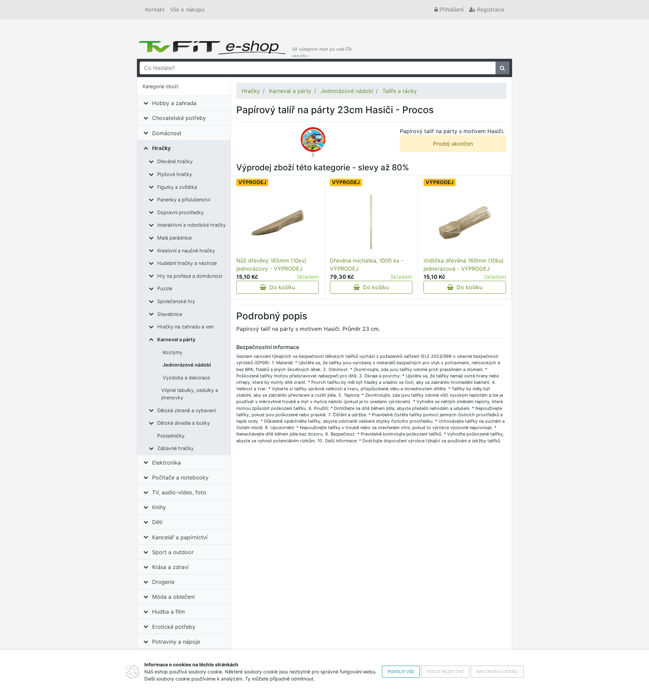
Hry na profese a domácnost (189, 276)
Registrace (489, 9)
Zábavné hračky (175, 448)
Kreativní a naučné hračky (186, 250)
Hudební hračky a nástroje (187, 263)
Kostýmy (173, 352)
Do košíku (280, 287)
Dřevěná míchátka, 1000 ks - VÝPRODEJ (366, 264)
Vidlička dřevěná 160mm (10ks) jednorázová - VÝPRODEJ (464, 264)
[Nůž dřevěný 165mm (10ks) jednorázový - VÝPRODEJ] (277, 222)
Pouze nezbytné (445, 671)
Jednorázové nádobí (187, 365)
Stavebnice (169, 314)
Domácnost (167, 133)
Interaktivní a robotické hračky (191, 225)
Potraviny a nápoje (176, 641)
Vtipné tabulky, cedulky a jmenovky (189, 393)
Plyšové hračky (174, 174)
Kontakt (155, 9)
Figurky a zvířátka (177, 187)
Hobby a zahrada (174, 103)
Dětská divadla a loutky (183, 423)
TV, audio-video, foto (179, 492)
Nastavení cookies (497, 671)
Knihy (159, 507)
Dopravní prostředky (180, 212)
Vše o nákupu (187, 9)
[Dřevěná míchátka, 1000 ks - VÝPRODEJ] (371, 222)
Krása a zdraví (170, 567)
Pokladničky (171, 436)
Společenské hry (176, 301)
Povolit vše (401, 671)
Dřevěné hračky (175, 161)
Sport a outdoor (173, 552)
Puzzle (164, 288)
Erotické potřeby (173, 626)
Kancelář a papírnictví (180, 537)
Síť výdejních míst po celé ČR (322, 52)
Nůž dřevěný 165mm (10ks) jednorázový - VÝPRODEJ (271, 264)
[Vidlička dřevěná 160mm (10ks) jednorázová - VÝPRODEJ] (465, 222)
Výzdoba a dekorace (186, 377)
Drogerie (163, 581)
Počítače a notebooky (180, 477)
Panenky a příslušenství (183, 199)
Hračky (161, 148)
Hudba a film (168, 611)
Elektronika (166, 462)
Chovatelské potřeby (179, 118)
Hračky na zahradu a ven (185, 326)
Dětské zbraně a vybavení (186, 410)
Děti (157, 522)
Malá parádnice (174, 238)
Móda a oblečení (173, 596)
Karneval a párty (176, 339)
